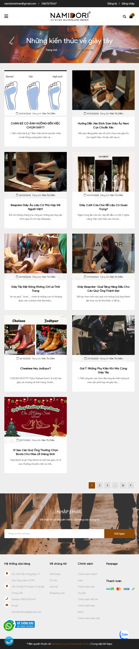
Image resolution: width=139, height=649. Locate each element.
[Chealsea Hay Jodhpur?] (35, 338)
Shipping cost (57, 593)
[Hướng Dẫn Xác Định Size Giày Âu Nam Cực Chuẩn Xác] (103, 93)
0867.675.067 (28, 599)
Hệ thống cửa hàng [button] (17, 563)
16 (123, 485)
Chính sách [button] (85, 563)
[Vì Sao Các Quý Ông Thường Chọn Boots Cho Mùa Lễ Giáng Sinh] (35, 420)
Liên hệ (54, 586)
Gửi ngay (119, 533)
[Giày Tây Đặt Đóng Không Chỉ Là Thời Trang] (35, 257)
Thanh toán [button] (114, 581)
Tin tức (53, 580)
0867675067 (49, 3)
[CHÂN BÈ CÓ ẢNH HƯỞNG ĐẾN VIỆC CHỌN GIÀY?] (35, 93)
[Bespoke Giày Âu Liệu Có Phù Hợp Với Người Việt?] (35, 175)
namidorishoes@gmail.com (20, 3)
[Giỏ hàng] (132, 16)
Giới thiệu (55, 574)
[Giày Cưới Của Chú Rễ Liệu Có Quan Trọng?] (103, 175)
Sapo (109, 643)
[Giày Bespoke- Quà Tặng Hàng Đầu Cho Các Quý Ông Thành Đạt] (103, 257)
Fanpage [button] (112, 563)
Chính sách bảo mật (89, 618)
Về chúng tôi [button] (58, 563)
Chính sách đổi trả (88, 599)
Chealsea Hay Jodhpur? (35, 368)
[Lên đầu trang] (132, 622)
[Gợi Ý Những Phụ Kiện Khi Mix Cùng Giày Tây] (103, 338)
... (115, 485)
